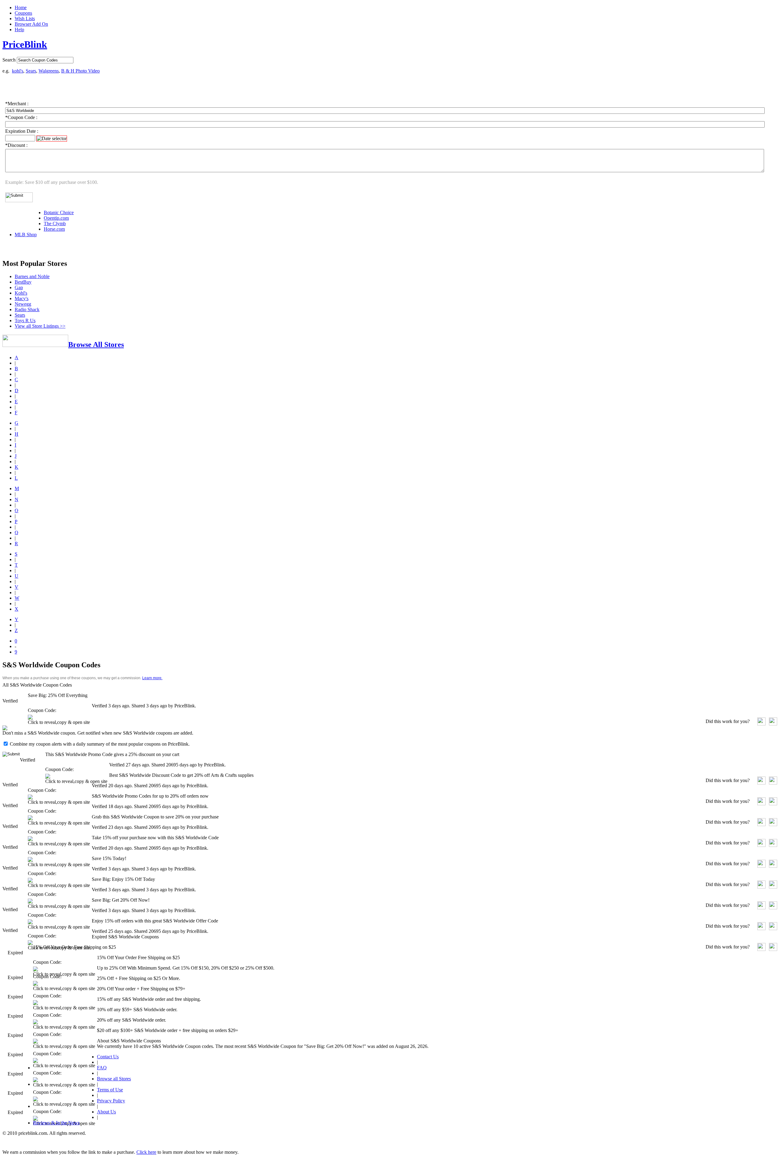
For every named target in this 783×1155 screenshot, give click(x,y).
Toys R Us (25, 320)
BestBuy (23, 282)
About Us (106, 1111)
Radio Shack (27, 309)
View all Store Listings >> (40, 326)
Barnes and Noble (32, 276)
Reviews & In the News (56, 1122)
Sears (31, 70)
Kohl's (21, 293)
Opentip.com (56, 218)
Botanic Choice (59, 212)
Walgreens (49, 70)
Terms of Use (110, 1089)
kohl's (17, 70)
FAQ (102, 1067)
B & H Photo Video (80, 70)
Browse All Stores (96, 344)
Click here (146, 1152)
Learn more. (152, 678)
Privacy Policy (111, 1100)
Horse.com (54, 229)
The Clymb (55, 223)
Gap (19, 287)
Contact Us (108, 1056)
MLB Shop (26, 234)
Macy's (21, 298)
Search (9, 59)
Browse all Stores (114, 1078)
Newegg (23, 304)
